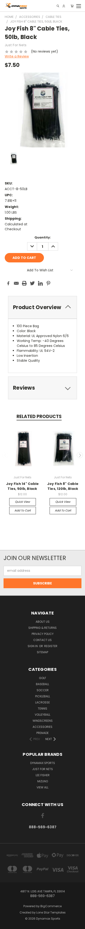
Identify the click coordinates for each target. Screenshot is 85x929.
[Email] (16, 283)
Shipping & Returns (42, 628)
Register (50, 646)
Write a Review (17, 56)
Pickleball (42, 696)
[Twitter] (32, 283)
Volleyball (42, 715)
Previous (5, 455)
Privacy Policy (43, 634)
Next (80, 455)
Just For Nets (42, 769)
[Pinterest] (48, 283)
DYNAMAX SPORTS (42, 763)
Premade (42, 733)
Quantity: (42, 237)
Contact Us (42, 640)
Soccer (43, 690)
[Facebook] (8, 283)
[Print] (24, 283)
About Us (43, 622)
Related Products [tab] (39, 416)
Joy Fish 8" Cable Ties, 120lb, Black (62, 486)
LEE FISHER (43, 775)
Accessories (42, 727)
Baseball (42, 684)
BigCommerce (51, 906)
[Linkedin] (40, 283)
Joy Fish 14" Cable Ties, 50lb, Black (22, 486)
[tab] (42, 307)
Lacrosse (42, 702)
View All (42, 787)
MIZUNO (42, 781)
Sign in (33, 646)
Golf (42, 678)
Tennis (42, 708)
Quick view (22, 502)
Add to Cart (22, 510)
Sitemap (42, 652)
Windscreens (43, 721)
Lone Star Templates (51, 912)
